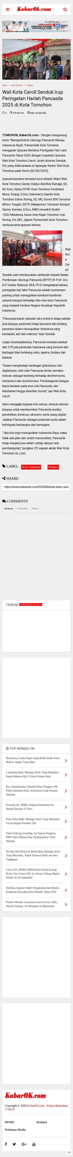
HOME (9, 1122)
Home (4, 85)
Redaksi (30, 85)
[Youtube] (33, 1144)
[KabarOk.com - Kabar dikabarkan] (34, 9)
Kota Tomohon (16, 85)
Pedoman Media (15, 1129)
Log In (10, 1109)
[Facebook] (6, 1144)
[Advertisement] (36, 698)
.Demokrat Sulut (30, 604)
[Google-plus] (24, 1144)
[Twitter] (14, 1144)
